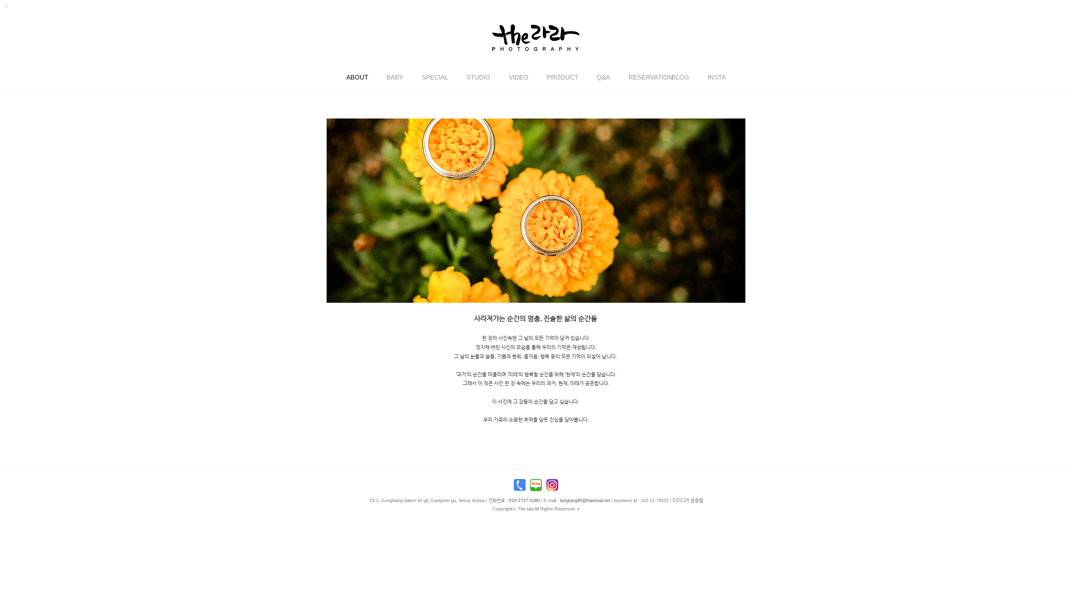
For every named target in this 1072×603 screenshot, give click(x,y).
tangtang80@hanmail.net (585, 500)
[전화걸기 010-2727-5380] (519, 487)
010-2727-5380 (524, 500)
